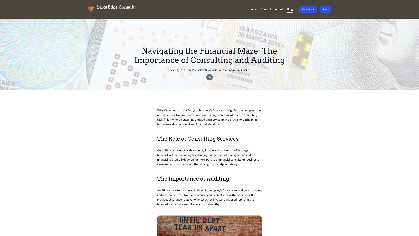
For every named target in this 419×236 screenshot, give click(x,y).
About (279, 9)
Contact (266, 9)
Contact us (308, 9)
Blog (290, 9)
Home (253, 9)
